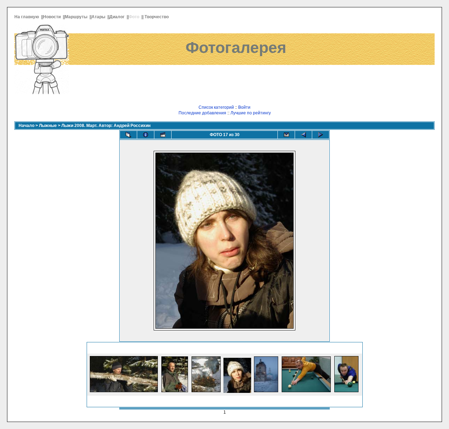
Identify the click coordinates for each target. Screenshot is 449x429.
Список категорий (216, 107)
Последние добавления (202, 112)
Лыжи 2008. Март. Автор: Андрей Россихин (105, 125)
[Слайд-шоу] (162, 135)
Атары (99, 16)
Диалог (117, 16)
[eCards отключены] (286, 135)
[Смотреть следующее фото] (320, 135)
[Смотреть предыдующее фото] (303, 135)
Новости (52, 16)
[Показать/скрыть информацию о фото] (145, 135)
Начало (26, 125)
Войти (244, 107)
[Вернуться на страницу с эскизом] (128, 135)
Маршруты (76, 16)
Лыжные (48, 125)
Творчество (157, 16)
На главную (27, 16)
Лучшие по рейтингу (250, 112)
